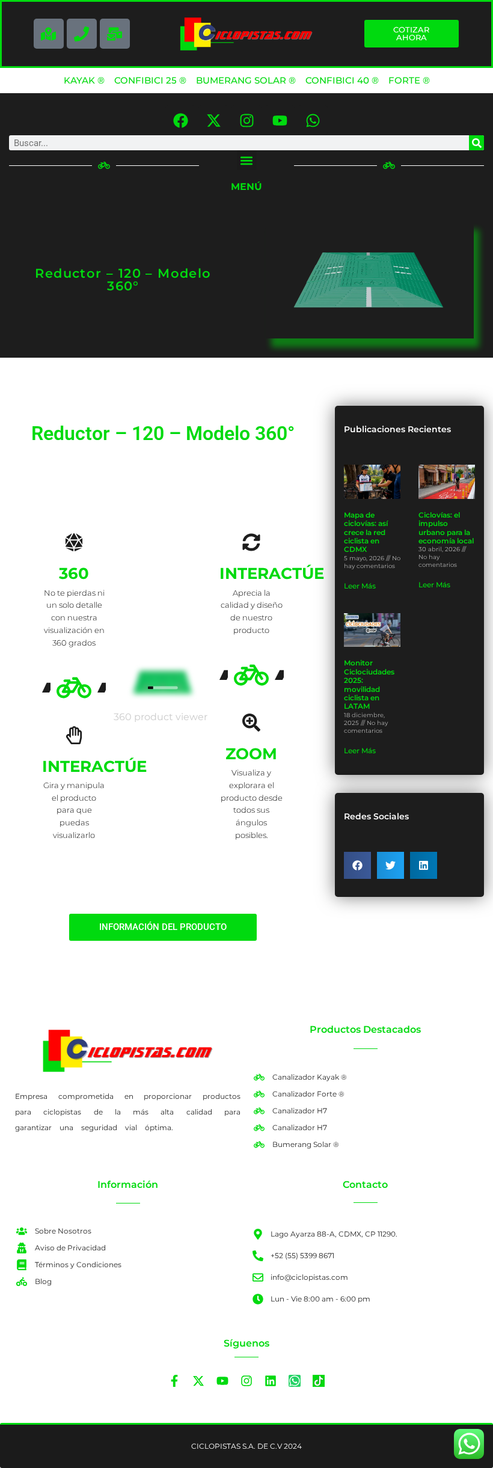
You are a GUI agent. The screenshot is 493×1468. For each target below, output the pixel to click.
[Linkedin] (271, 1381)
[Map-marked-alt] (49, 34)
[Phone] (82, 34)
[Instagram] (246, 120)
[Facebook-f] (174, 1381)
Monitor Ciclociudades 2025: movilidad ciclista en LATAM (369, 684)
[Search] (476, 142)
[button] (247, 160)
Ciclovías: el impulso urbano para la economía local (446, 527)
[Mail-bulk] (115, 34)
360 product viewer (160, 717)
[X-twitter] (213, 120)
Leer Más (360, 585)
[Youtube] (280, 120)
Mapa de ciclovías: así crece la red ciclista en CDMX (366, 532)
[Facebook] (180, 120)
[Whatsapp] (313, 120)
